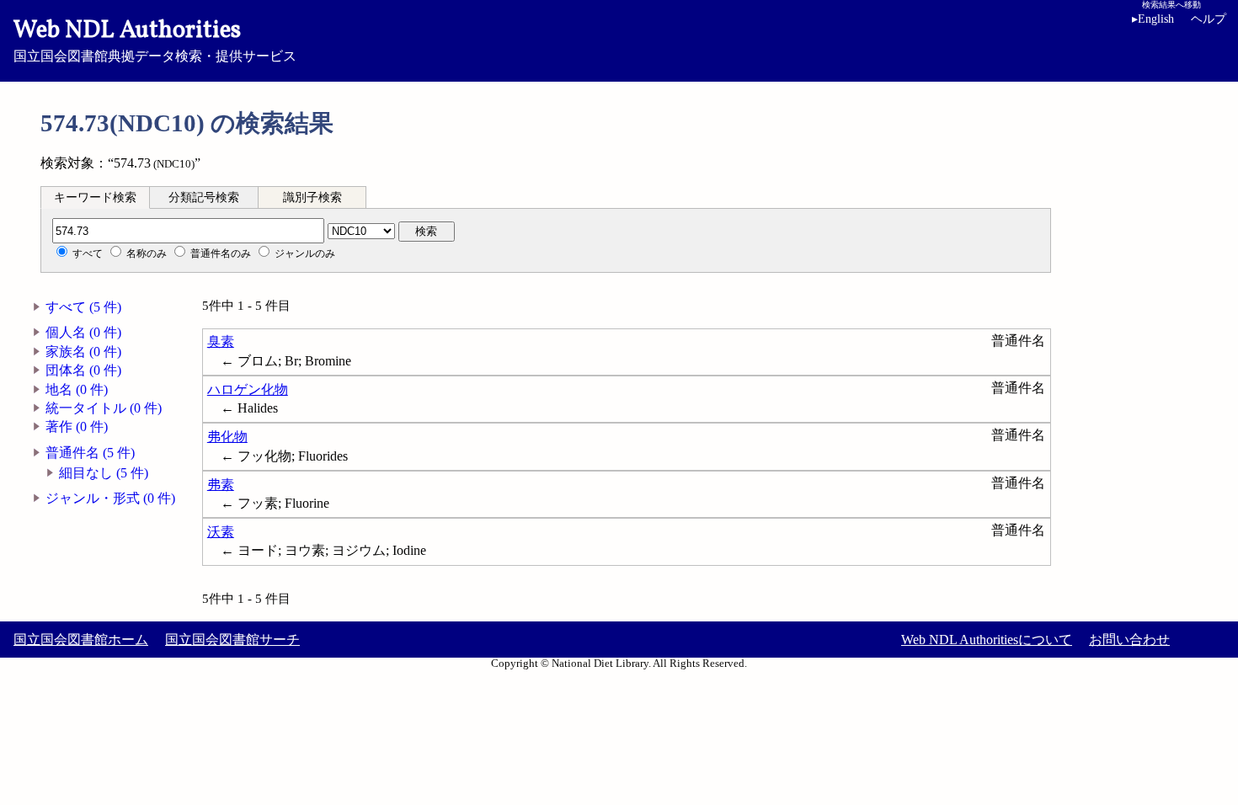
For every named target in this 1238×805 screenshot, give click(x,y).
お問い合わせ (1129, 639)
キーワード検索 (95, 197)
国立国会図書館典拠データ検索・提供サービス (154, 38)
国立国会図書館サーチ (232, 639)
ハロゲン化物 (247, 389)
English (1153, 19)
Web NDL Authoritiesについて (986, 639)
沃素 (220, 532)
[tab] (95, 197)
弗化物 (227, 436)
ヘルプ (1208, 19)
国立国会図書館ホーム (80, 639)
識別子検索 (312, 197)
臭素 (220, 341)
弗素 (220, 484)
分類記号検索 (203, 197)
